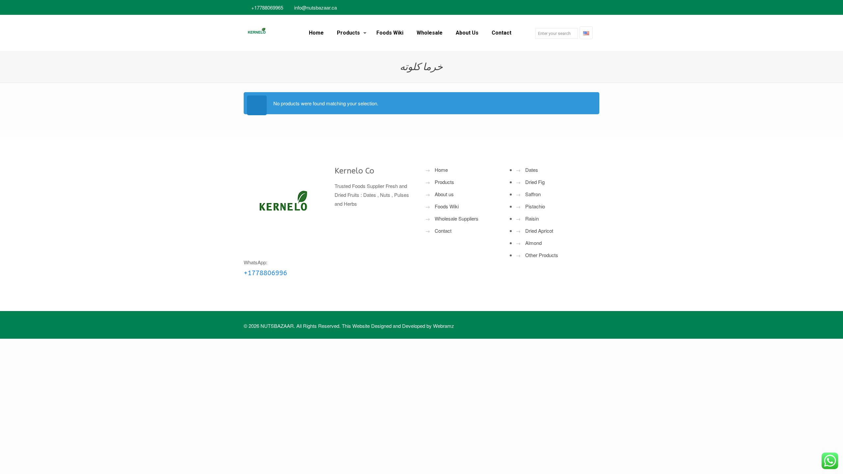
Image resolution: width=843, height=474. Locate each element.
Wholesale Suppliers (456, 218)
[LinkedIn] (569, 7)
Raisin (532, 218)
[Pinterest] (578, 7)
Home (441, 169)
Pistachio (535, 206)
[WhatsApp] (533, 7)
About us (444, 194)
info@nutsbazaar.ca (315, 7)
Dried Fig (535, 181)
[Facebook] (542, 7)
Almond (533, 242)
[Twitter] (551, 7)
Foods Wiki (447, 206)
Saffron (533, 194)
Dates (531, 169)
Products (444, 181)
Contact (443, 230)
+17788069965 (267, 7)
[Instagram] (587, 7)
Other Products (541, 254)
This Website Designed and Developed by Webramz (398, 325)
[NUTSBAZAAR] (257, 33)
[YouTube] (560, 7)
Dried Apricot (539, 230)
